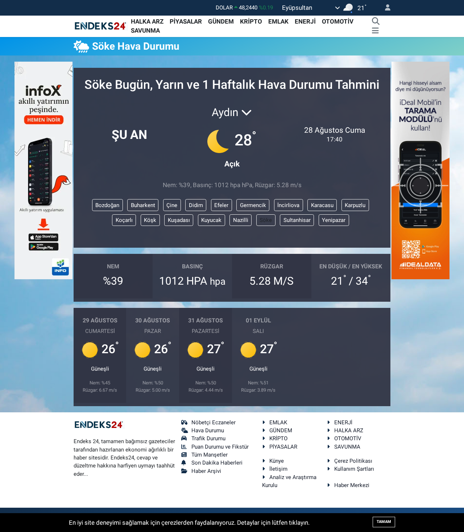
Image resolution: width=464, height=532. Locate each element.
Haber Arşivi (206, 471)
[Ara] (375, 21)
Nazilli (240, 220)
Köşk (150, 220)
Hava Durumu (207, 430)
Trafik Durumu (208, 438)
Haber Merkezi (351, 485)
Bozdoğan (107, 205)
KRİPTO (251, 21)
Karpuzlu (355, 205)
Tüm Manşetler (209, 454)
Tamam (384, 521)
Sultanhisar (297, 220)
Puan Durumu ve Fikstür (220, 447)
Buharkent (143, 205)
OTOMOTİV (337, 21)
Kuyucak (211, 220)
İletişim (278, 469)
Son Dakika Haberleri (217, 462)
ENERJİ (305, 21)
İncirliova (288, 205)
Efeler (221, 205)
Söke (266, 220)
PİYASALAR (186, 21)
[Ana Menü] (375, 31)
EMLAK (278, 21)
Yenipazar (333, 220)
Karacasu (322, 205)
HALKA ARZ (147, 21)
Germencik (253, 205)
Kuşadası (179, 220)
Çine (171, 205)
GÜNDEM (221, 21)
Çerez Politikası (353, 461)
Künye (276, 461)
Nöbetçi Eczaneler (213, 422)
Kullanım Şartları (354, 469)
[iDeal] (421, 169)
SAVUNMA (145, 30)
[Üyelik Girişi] (384, 8)
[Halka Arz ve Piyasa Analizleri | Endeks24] (101, 25)
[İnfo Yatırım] (43, 169)
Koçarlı (124, 220)
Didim (196, 205)
